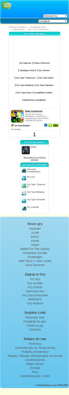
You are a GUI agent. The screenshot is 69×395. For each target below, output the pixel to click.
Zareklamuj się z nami (35, 376)
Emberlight (35, 257)
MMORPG (35, 299)
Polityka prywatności (35, 351)
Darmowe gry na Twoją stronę (35, 347)
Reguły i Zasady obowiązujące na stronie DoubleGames (35, 358)
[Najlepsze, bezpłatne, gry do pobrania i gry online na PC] (6, 5)
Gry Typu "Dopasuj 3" (36, 185)
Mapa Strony (35, 364)
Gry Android (33, 207)
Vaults (35, 245)
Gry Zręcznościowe (35, 295)
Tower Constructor (34, 111)
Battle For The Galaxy (35, 249)
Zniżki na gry (35, 325)
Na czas (31, 177)
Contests (35, 329)
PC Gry (35, 279)
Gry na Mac (35, 283)
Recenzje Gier (35, 317)
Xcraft (35, 232)
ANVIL (35, 236)
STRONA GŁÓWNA (18, 27)
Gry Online (35, 287)
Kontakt (35, 368)
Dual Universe (35, 265)
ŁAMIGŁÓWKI (17, 29)
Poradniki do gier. (35, 321)
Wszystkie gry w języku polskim (34, 158)
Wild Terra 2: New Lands (35, 261)
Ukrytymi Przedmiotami (33, 170)
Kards (35, 240)
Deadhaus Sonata (35, 253)
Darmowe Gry (35, 291)
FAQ (35, 372)
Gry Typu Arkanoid (36, 199)
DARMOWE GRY (38, 27)
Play (56, 125)
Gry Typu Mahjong (35, 192)
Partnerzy (35, 343)
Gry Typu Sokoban (22, 125)
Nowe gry (35, 224)
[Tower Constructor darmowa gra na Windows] (17, 109)
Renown (35, 228)
